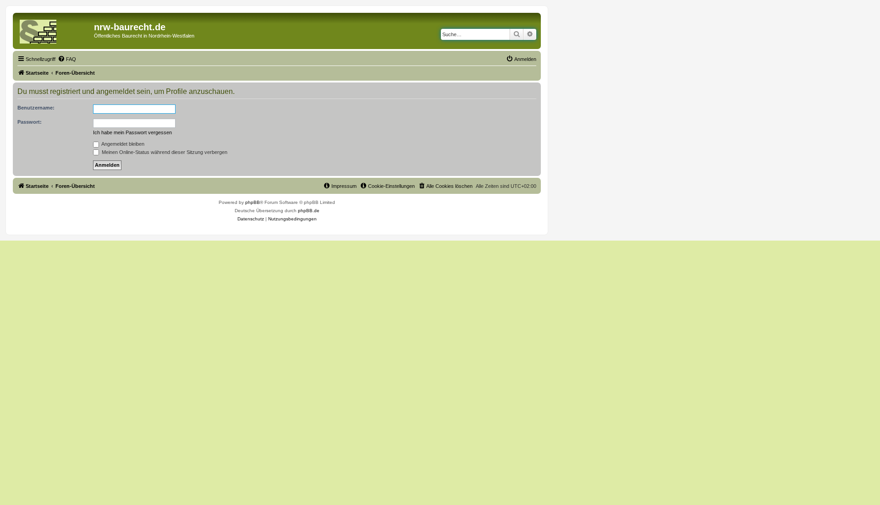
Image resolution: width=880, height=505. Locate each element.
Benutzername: (36, 107)
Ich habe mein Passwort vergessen (132, 132)
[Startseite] (54, 29)
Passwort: (29, 122)
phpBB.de (308, 210)
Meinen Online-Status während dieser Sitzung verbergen (163, 152)
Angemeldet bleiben (122, 144)
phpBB (252, 202)
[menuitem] (67, 59)
